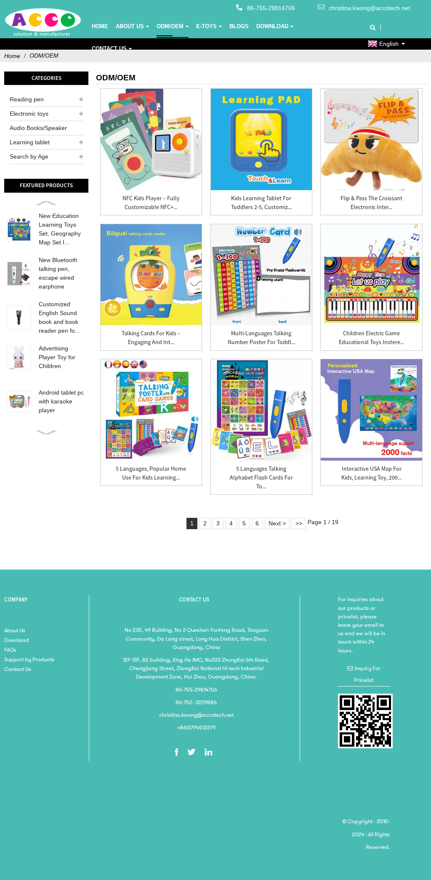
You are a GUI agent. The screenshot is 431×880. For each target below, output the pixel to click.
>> (298, 523)
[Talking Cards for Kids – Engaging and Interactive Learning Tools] (151, 275)
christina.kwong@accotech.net (369, 8)
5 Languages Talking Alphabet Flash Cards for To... (261, 477)
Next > (277, 523)
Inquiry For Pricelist (367, 674)
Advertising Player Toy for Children (57, 357)
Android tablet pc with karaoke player (61, 401)
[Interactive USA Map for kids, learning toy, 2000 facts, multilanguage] (371, 410)
